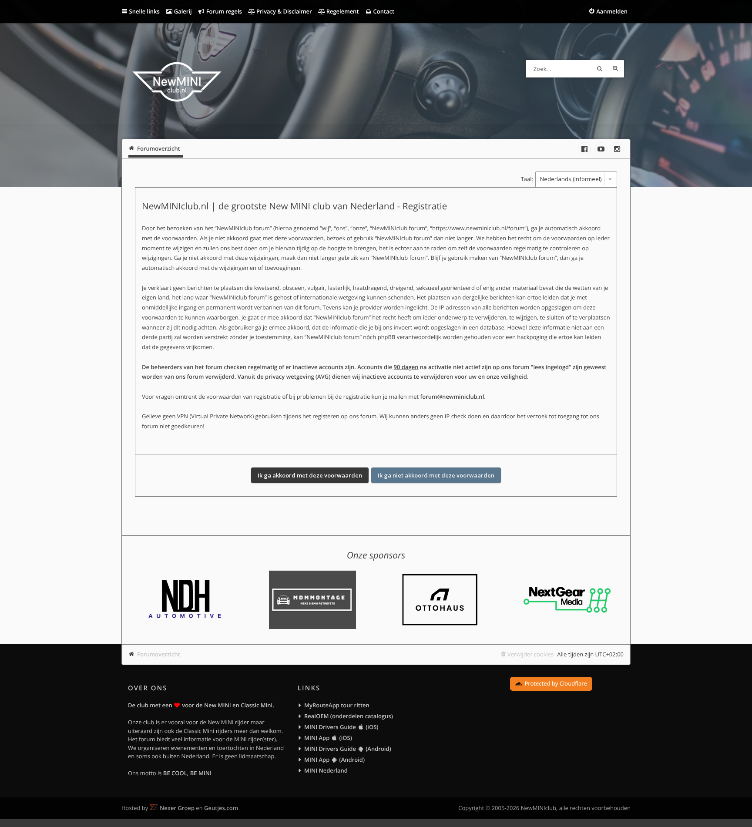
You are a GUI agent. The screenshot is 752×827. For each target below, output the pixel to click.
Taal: (527, 179)
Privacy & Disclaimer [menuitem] (283, 11)
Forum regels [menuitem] (223, 11)
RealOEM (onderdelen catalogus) (348, 716)
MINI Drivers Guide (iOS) (341, 727)
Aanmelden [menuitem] (612, 11)
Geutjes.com (221, 808)
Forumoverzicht (158, 654)
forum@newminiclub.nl (452, 396)
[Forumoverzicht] (177, 83)
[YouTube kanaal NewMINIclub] (601, 148)
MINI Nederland (326, 770)
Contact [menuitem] (383, 11)
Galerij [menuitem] (181, 11)
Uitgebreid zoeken (615, 69)
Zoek (600, 69)
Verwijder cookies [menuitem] (530, 654)
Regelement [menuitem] (342, 11)
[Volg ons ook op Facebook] (584, 148)
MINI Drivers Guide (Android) (347, 749)
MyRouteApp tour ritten (336, 705)
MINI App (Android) (334, 759)
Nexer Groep (177, 808)
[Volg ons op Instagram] (617, 148)
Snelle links (144, 11)
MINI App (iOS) (328, 738)
